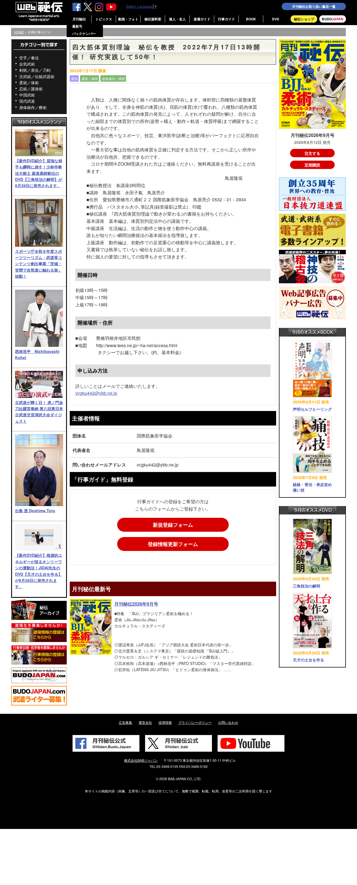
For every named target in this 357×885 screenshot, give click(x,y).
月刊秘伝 (79, 18)
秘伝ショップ (304, 18)
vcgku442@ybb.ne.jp (96, 393)
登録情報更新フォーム (173, 544)
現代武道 (27, 101)
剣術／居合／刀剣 (34, 70)
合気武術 (27, 64)
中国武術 (27, 95)
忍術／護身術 (31, 88)
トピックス (103, 18)
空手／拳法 (29, 58)
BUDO (332, 18)
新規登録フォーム (173, 524)
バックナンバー (84, 33)
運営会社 (145, 722)
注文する (312, 153)
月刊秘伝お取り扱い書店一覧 (314, 6)
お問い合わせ (228, 722)
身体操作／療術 (33, 107)
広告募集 (125, 722)
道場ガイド (202, 18)
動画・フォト (128, 18)
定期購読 (312, 165)
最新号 (77, 26)
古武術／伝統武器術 (36, 76)
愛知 (74, 78)
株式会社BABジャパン (141, 760)
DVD (275, 18)
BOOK (251, 18)
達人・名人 (177, 18)
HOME (19, 32)
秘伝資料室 (152, 18)
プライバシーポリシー (195, 722)
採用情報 (165, 722)
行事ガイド (226, 18)
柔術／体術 (29, 82)
